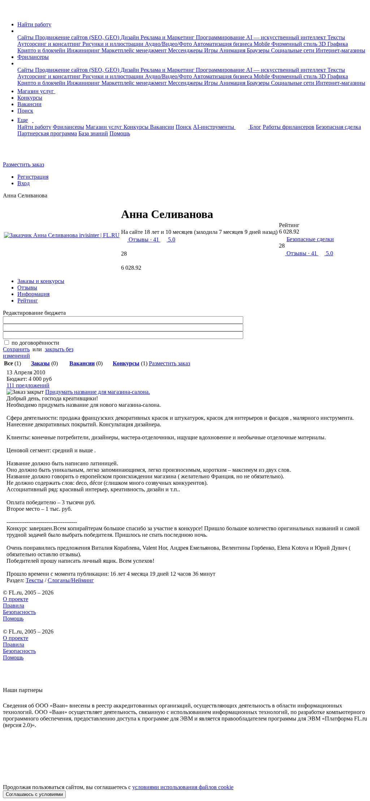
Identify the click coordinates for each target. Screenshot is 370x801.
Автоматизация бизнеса (223, 44)
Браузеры (259, 50)
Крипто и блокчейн (42, 50)
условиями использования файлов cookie (182, 787)
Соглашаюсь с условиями (34, 794)
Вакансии (29, 104)
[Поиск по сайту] (23, 152)
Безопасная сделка (338, 127)
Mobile (262, 44)
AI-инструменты (214, 127)
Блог (255, 127)
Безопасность (19, 612)
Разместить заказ (23, 164)
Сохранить (16, 349)
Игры (211, 50)
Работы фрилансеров (288, 127)
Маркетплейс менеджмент (135, 50)
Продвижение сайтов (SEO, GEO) (78, 37)
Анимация (233, 50)
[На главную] (9, 12)
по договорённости (35, 343)
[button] (19, 31)
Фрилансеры (33, 57)
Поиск (25, 111)
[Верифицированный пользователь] (221, 217)
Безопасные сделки (310, 239)
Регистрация (32, 177)
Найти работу (34, 24)
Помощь (119, 133)
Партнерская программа (47, 133)
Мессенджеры (186, 50)
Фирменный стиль (295, 44)
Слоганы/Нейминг (71, 580)
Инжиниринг (84, 50)
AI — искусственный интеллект (286, 37)
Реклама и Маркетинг (168, 37)
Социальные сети (293, 50)
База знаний (93, 133)
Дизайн (131, 37)
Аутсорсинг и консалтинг (49, 44)
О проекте (15, 599)
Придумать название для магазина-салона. (97, 392)
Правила (13, 605)
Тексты (336, 37)
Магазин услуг (36, 91)
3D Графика (333, 44)
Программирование (221, 37)
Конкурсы (29, 98)
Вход (23, 183)
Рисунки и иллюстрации (113, 44)
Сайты (26, 37)
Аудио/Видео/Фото (169, 44)
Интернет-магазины (340, 50)
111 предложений (28, 385)
